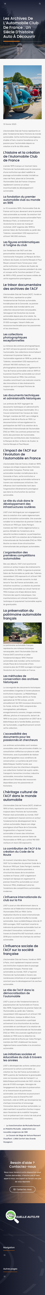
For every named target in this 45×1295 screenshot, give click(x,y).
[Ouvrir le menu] (4, 1255)
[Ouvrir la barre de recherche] (40, 4)
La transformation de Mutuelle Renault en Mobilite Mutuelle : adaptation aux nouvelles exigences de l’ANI (21, 1128)
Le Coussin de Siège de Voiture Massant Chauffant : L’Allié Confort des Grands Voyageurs (22, 1138)
